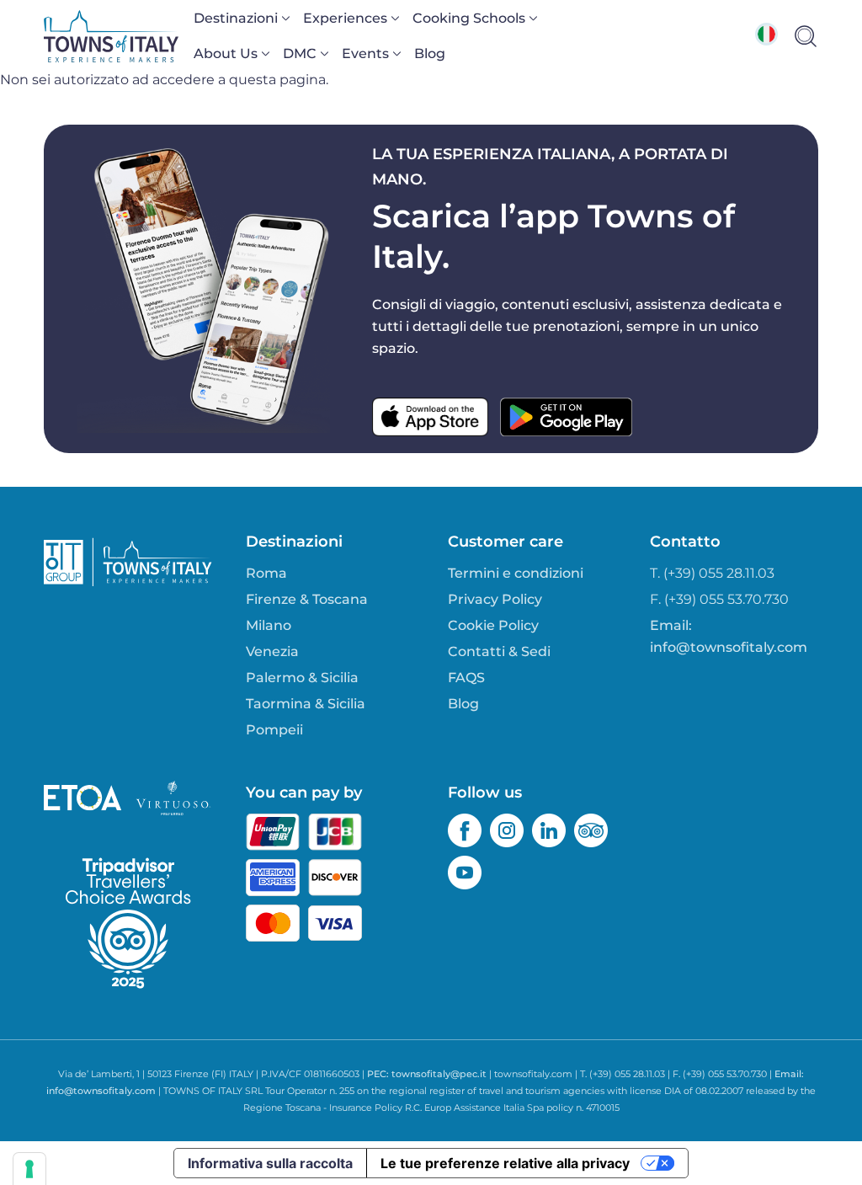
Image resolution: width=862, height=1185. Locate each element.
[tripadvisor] (591, 830)
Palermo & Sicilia (302, 678)
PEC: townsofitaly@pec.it (427, 1074)
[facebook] (465, 830)
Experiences (345, 18)
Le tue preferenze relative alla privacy (505, 1163)
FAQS (466, 678)
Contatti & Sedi (499, 651)
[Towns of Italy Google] (566, 417)
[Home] (111, 36)
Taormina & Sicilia (305, 704)
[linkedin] (549, 830)
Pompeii (274, 730)
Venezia (272, 651)
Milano (268, 625)
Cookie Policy (493, 625)
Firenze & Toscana (307, 599)
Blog (429, 53)
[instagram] (507, 830)
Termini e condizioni (515, 573)
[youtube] (465, 872)
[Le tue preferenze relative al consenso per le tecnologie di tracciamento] (29, 1169)
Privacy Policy (495, 599)
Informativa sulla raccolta (270, 1163)
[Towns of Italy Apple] (430, 417)
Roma (266, 573)
